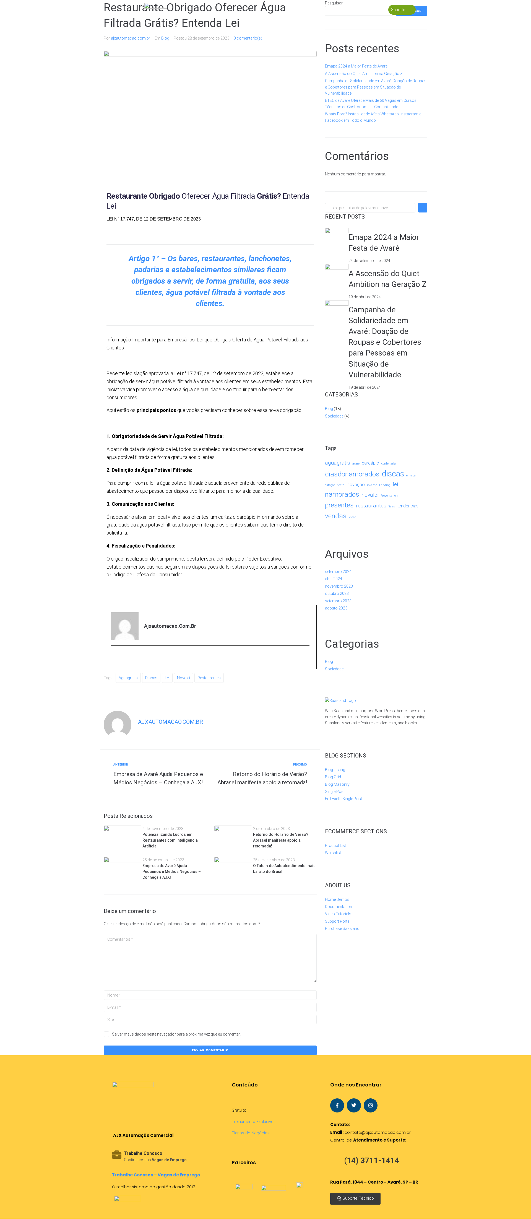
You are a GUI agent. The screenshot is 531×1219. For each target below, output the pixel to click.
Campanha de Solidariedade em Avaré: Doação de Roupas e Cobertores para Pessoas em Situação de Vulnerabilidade (375, 87)
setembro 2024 (338, 571)
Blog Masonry (337, 784)
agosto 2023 (336, 608)
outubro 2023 (337, 593)
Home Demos (337, 899)
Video (352, 517)
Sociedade (334, 416)
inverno (372, 485)
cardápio (370, 463)
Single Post (335, 791)
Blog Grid (333, 777)
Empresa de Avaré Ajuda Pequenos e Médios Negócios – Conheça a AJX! (171, 871)
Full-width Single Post (343, 799)
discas (151, 678)
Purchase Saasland (342, 928)
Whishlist (333, 852)
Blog (165, 38)
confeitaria (388, 463)
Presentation (389, 495)
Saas (392, 506)
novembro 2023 (339, 586)
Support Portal (337, 921)
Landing (385, 485)
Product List (335, 845)
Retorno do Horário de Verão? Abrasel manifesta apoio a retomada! (280, 840)
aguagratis (128, 678)
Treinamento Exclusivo (253, 1121)
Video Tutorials (338, 914)
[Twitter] (354, 1105)
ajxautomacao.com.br (130, 38)
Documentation (338, 906)
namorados (342, 494)
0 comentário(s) (248, 38)
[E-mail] (115, 658)
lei (167, 678)
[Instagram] (371, 1105)
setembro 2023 (338, 601)
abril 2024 (333, 579)
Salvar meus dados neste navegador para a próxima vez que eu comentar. (176, 1034)
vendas (336, 516)
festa (340, 485)
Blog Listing (335, 769)
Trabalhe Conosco (143, 1153)
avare (356, 463)
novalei (183, 678)
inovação (356, 484)
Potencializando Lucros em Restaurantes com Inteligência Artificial (170, 840)
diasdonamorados (352, 474)
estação (330, 485)
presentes (339, 505)
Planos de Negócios (251, 1132)
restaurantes (209, 678)
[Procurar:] (370, 207)
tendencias (407, 506)
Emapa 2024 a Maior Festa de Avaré (356, 66)
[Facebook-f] (337, 1105)
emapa (411, 475)
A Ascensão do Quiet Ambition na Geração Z (364, 73)
